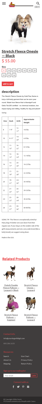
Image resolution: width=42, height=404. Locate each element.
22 (4, 75)
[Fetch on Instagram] (28, 388)
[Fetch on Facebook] (13, 388)
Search (6, 356)
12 (14, 70)
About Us (7, 360)
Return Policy (26, 364)
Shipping (7, 364)
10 (9, 70)
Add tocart (8, 84)
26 (14, 75)
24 (9, 75)
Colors (33, 401)
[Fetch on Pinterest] (23, 388)
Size (4, 67)
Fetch (19, 399)
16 (24, 70)
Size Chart (25, 356)
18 (29, 70)
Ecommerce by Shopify (18, 401)
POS (5, 401)
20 (35, 70)
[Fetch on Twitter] (18, 388)
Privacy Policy (26, 360)
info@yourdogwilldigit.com (14, 338)
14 (19, 70)
